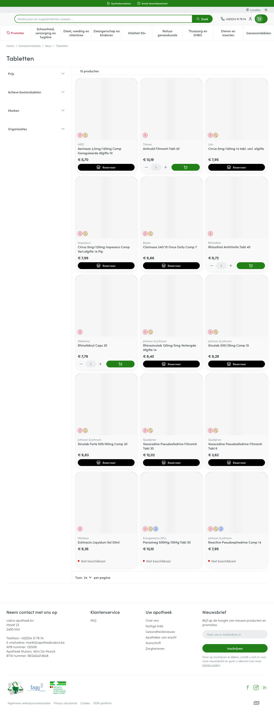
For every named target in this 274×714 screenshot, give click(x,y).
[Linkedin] (265, 688)
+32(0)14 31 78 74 (32, 638)
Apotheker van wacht (161, 637)
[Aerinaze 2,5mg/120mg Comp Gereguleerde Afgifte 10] (106, 109)
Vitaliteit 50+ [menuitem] (140, 34)
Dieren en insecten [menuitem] (232, 33)
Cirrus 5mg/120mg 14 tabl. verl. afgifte (236, 148)
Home (10, 46)
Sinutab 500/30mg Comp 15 (228, 345)
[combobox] (103, 19)
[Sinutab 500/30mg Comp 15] (236, 306)
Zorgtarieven (155, 648)
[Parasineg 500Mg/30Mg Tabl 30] (171, 502)
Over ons (152, 620)
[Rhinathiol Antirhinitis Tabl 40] (236, 207)
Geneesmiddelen (30, 46)
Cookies (85, 703)
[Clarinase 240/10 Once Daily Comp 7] (171, 207)
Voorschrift (153, 642)
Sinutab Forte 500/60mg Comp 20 (102, 444)
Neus (48, 46)
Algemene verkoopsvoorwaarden (29, 703)
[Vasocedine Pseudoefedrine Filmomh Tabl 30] (171, 404)
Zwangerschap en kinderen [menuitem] (107, 33)
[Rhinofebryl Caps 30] (106, 306)
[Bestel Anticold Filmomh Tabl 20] (186, 167)
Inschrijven (235, 648)
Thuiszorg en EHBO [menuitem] (201, 33)
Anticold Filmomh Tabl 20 (161, 148)
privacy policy (211, 665)
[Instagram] (256, 688)
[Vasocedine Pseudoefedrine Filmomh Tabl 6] (236, 404)
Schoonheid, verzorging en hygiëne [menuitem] (48, 33)
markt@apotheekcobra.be (45, 642)
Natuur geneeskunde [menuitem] (170, 33)
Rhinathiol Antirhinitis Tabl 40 (229, 247)
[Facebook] (248, 688)
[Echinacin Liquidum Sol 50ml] (106, 502)
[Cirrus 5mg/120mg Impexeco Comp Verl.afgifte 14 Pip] (106, 207)
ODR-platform (102, 703)
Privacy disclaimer (65, 703)
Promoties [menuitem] (17, 33)
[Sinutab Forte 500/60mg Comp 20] (106, 404)
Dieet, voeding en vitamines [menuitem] (77, 33)
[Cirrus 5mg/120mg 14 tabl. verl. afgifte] (236, 109)
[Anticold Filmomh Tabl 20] (171, 109)
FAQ (93, 620)
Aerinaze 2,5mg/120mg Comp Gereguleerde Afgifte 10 (99, 150)
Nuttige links (154, 626)
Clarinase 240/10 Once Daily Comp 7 (170, 247)
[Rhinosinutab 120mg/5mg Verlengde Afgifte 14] (171, 306)
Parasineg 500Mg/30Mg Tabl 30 (167, 542)
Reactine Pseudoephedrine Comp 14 (234, 542)
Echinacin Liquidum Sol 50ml (99, 542)
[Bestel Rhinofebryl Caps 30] (120, 364)
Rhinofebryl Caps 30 (92, 345)
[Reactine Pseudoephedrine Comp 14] (236, 502)
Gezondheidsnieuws (160, 631)
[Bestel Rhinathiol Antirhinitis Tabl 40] (251, 265)
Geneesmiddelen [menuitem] (260, 34)
